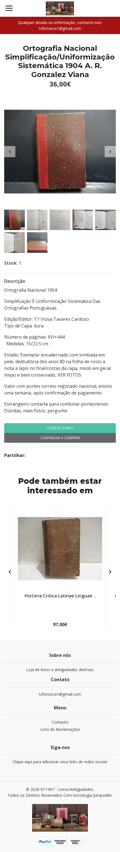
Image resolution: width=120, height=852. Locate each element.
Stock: (11, 263)
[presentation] (9, 151)
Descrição (14, 281)
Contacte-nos (60, 428)
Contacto (60, 722)
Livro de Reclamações (60, 729)
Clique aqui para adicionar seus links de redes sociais (60, 761)
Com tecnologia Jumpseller (87, 795)
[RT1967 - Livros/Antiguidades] (60, 8)
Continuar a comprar (60, 437)
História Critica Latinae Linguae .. (60, 596)
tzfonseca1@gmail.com (60, 694)
